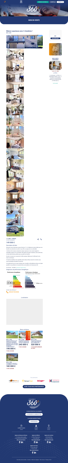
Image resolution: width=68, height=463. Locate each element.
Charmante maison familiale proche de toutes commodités (24, 341)
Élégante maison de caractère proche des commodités (36, 341)
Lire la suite (55, 83)
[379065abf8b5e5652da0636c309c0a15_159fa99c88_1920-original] (24, 41)
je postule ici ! (34, 421)
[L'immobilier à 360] (5, 2)
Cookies (29, 459)
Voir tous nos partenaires (34, 386)
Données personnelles (21, 459)
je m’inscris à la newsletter (34, 414)
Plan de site (42, 459)
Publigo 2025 (48, 459)
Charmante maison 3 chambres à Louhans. (11, 364)
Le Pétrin (55, 72)
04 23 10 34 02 (14, 292)
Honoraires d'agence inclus (21, 267)
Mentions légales (35, 459)
